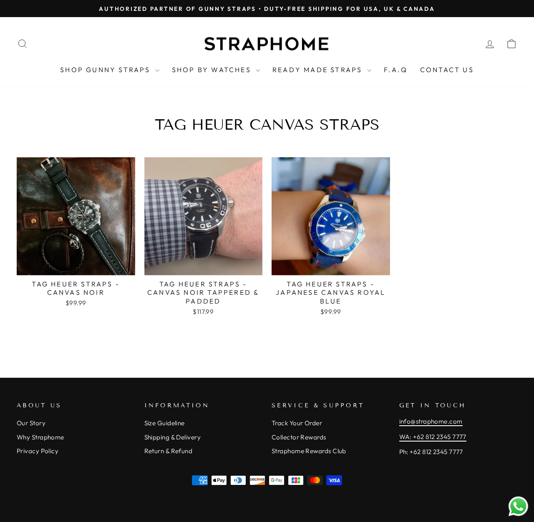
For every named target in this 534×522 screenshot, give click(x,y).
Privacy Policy (37, 451)
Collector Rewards (299, 437)
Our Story (31, 423)
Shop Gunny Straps (106, 69)
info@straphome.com (431, 421)
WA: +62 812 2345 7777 (432, 437)
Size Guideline (164, 423)
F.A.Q (396, 69)
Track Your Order (297, 423)
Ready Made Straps (318, 69)
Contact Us (447, 69)
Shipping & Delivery (172, 437)
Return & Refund (168, 451)
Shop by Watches (213, 69)
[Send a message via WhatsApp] (518, 506)
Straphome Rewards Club (309, 451)
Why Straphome (40, 437)
